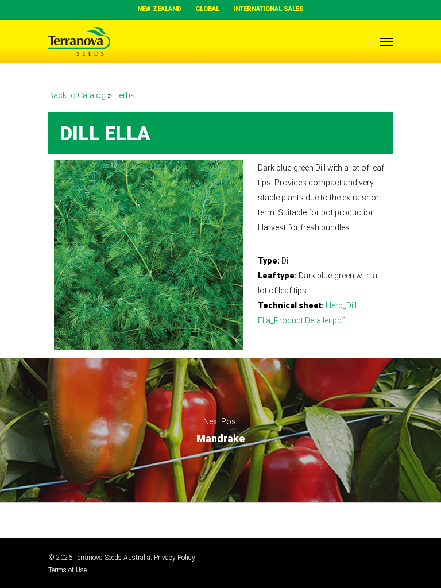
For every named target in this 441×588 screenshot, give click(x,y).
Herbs (124, 95)
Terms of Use (67, 570)
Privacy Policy (174, 558)
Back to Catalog (77, 95)
